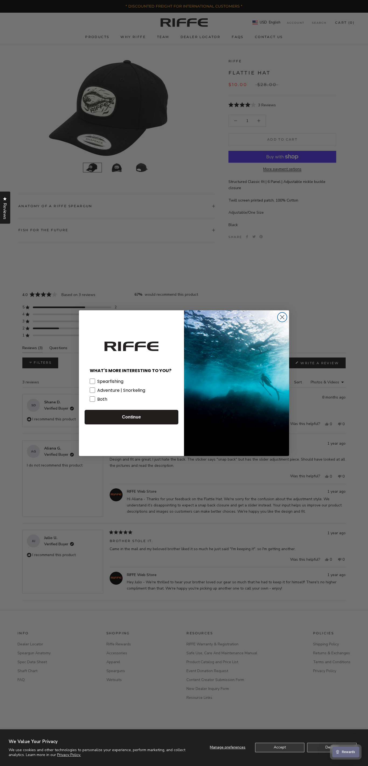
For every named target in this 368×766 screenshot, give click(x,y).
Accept (280, 747)
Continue (131, 417)
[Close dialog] (282, 317)
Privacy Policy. (69, 754)
